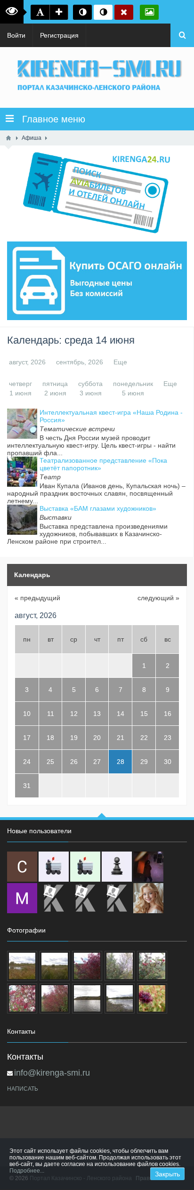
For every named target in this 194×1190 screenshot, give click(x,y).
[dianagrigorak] (148, 867)
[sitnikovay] (54, 898)
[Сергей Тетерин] (22, 867)
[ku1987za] (54, 867)
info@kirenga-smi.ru (52, 1072)
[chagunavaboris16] (117, 867)
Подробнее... (26, 1170)
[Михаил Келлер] (22, 898)
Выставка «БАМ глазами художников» (98, 508)
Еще (120, 362)
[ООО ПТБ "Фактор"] (85, 898)
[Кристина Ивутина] (117, 898)
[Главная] (8, 137)
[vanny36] (148, 898)
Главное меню (49, 119)
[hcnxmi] (85, 867)
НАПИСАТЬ (22, 1088)
